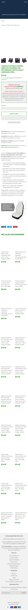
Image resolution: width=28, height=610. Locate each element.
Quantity (3, 105)
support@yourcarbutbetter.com (10, 147)
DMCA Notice (14, 568)
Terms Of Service (14, 555)
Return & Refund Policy (14, 564)
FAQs (14, 577)
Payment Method (14, 560)
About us (14, 573)
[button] (14, 118)
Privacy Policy (14, 557)
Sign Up (24, 592)
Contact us (14, 575)
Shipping (11, 78)
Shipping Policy (14, 566)
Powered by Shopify (13, 604)
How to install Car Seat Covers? (14, 581)
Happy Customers (14, 579)
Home (2, 20)
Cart (25, 2)
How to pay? (14, 562)
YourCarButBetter (15, 602)
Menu (3, 2)
